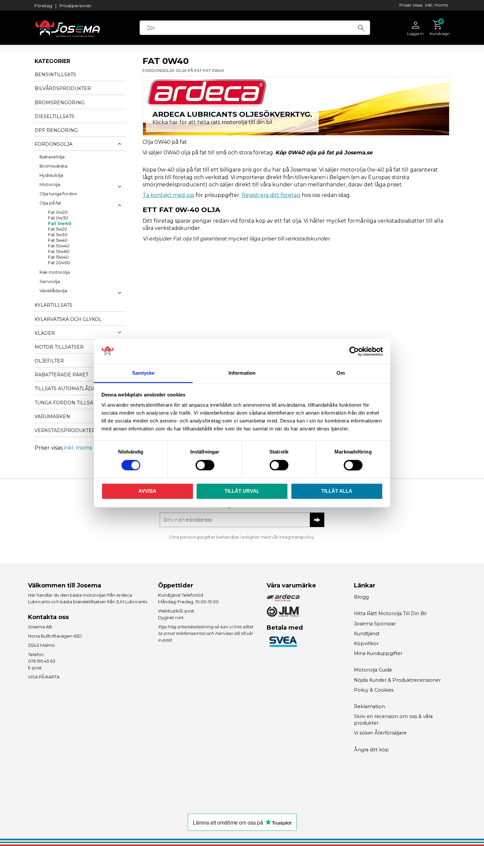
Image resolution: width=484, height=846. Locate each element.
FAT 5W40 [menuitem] (57, 240)
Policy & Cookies (373, 690)
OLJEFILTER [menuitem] (49, 361)
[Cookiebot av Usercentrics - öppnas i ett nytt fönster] (354, 351)
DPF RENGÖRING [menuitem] (56, 130)
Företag (43, 5)
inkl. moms (436, 5)
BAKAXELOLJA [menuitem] (52, 156)
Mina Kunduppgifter (378, 653)
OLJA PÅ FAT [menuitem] (50, 203)
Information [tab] (242, 373)
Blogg (361, 597)
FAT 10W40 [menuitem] (58, 246)
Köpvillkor (366, 643)
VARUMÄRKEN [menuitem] (52, 417)
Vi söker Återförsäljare (380, 733)
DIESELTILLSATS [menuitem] (54, 116)
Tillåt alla (336, 491)
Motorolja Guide (373, 670)
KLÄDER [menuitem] (45, 333)
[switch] (205, 465)
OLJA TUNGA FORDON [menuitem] (58, 194)
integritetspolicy (296, 537)
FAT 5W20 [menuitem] (57, 229)
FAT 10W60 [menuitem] (58, 251)
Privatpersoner (76, 5)
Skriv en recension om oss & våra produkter (393, 719)
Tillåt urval (242, 491)
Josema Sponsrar (375, 624)
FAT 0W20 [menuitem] (58, 212)
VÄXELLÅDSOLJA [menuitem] (53, 291)
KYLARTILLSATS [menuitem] (53, 305)
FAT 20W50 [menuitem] (59, 263)
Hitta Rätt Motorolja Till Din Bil (390, 613)
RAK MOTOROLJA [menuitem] (55, 272)
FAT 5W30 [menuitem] (57, 235)
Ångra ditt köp (371, 750)
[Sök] (361, 27)
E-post (35, 667)
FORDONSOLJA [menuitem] (53, 144)
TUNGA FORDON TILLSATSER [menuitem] (70, 403)
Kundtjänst (367, 634)
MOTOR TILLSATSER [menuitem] (59, 347)
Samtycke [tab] (143, 373)
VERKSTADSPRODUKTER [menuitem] (65, 430)
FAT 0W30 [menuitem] (58, 218)
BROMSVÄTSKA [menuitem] (53, 166)
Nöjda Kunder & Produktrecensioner (397, 680)
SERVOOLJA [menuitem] (50, 281)
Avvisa (147, 491)
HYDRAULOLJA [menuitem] (51, 175)
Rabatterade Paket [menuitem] (61, 375)
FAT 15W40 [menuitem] (58, 257)
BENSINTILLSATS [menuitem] (55, 75)
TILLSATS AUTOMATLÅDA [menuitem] (65, 389)
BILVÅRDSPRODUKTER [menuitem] (63, 88)
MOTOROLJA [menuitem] (50, 184)
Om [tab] (340, 373)
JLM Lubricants (131, 601)
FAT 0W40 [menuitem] (59, 223)
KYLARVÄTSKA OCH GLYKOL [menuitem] (68, 319)
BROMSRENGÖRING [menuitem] (60, 103)
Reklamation (369, 706)
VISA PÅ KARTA (44, 676)
